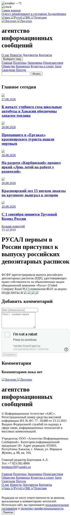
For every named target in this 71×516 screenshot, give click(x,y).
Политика (19, 62)
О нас (5, 55)
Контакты (45, 55)
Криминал (23, 66)
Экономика (34, 62)
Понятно (8, 512)
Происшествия (53, 62)
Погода (21, 70)
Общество (8, 66)
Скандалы (8, 70)
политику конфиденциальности (42, 508)
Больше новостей (13, 226)
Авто (58, 66)
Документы (30, 55)
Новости (16, 55)
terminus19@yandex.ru (16, 467)
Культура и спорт (42, 66)
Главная (7, 62)
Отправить (9, 354)
